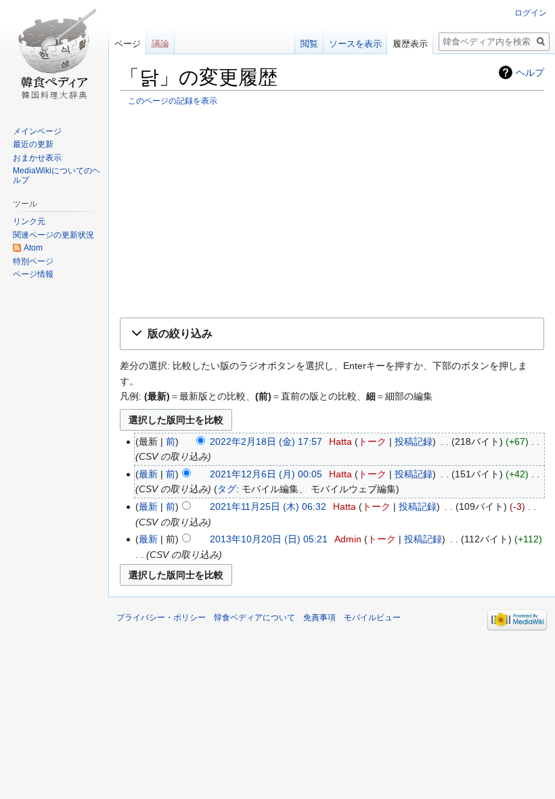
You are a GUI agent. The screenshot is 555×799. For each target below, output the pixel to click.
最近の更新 (33, 144)
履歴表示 (410, 44)
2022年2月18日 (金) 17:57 (266, 441)
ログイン (530, 13)
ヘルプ (530, 72)
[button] (332, 334)
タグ (226, 488)
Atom (33, 248)
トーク (372, 441)
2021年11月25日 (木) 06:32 (268, 506)
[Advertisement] (332, 211)
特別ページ (33, 261)
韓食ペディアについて (254, 617)
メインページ (37, 131)
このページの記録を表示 (172, 100)
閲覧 (309, 44)
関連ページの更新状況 (53, 235)
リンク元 (29, 221)
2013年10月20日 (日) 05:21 (269, 539)
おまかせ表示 (37, 158)
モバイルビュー (372, 617)
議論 (160, 44)
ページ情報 (33, 274)
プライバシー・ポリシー (161, 617)
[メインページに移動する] (54, 54)
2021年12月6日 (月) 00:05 (266, 474)
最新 (148, 474)
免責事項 (319, 617)
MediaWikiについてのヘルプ (56, 175)
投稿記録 (413, 441)
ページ (127, 44)
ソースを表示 (355, 44)
